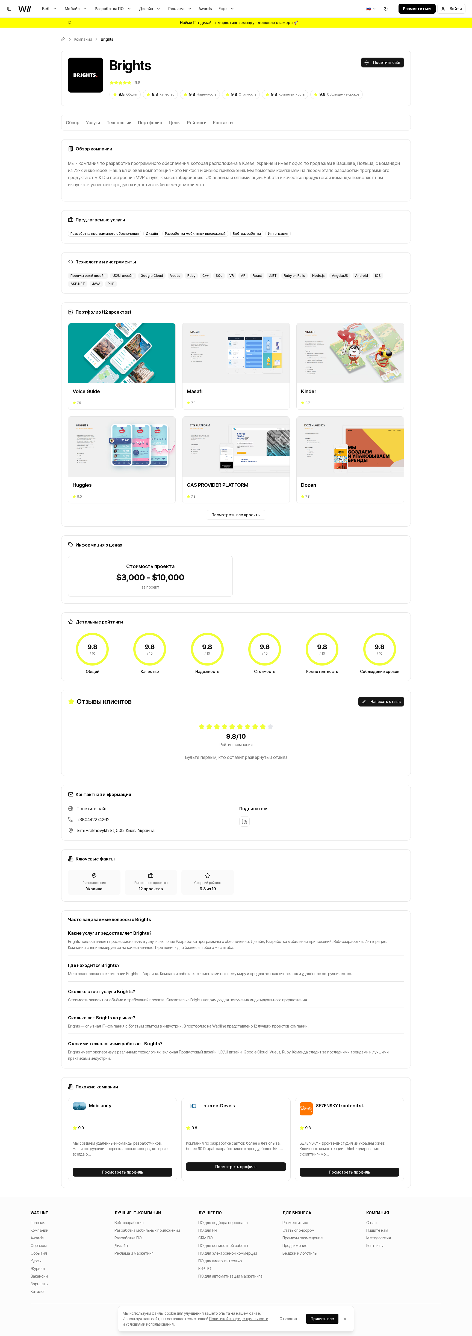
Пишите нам (377, 1230)
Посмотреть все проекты (236, 514)
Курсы (36, 1260)
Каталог (38, 1291)
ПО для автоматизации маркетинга (230, 1276)
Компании (83, 39)
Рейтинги (196, 122)
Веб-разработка (129, 1222)
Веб (45, 8)
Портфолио (150, 122)
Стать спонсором (298, 1230)
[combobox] (371, 9)
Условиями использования (150, 1324)
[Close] (345, 1318)
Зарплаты (39, 1283)
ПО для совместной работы (223, 1245)
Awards (205, 8)
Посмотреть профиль (122, 1172)
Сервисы (39, 1245)
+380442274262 (93, 819)
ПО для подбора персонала (223, 1222)
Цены (175, 122)
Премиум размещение (302, 1238)
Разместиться (417, 8)
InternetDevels (218, 1105)
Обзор (72, 122)
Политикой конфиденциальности (238, 1318)
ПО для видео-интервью (220, 1260)
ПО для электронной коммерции (227, 1253)
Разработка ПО (109, 8)
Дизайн (146, 8)
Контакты (223, 122)
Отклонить (289, 1318)
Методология (378, 1238)
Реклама (176, 8)
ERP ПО (204, 1268)
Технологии (119, 122)
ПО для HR (207, 1230)
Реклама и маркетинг (133, 1253)
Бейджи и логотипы (299, 1253)
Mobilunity (100, 1105)
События (39, 1253)
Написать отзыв (385, 701)
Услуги (93, 122)
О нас (371, 1222)
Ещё (223, 8)
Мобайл (72, 8)
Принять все (322, 1318)
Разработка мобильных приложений (147, 1230)
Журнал (38, 1268)
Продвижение (294, 1245)
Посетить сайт (387, 62)
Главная (38, 1222)
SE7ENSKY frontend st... (341, 1105)
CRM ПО (205, 1238)
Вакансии (39, 1276)
